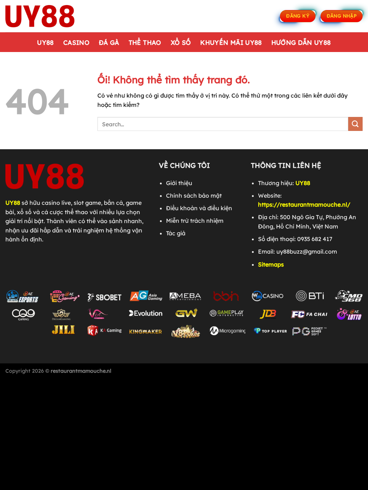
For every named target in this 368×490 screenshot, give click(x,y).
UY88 (45, 42)
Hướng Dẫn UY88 (301, 42)
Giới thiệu (179, 183)
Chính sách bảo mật (194, 195)
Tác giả (175, 233)
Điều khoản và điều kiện (199, 208)
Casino (76, 42)
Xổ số (181, 42)
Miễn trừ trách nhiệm (195, 220)
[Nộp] (355, 124)
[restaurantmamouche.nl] (41, 16)
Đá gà (109, 42)
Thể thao (145, 42)
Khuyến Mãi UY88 (231, 42)
